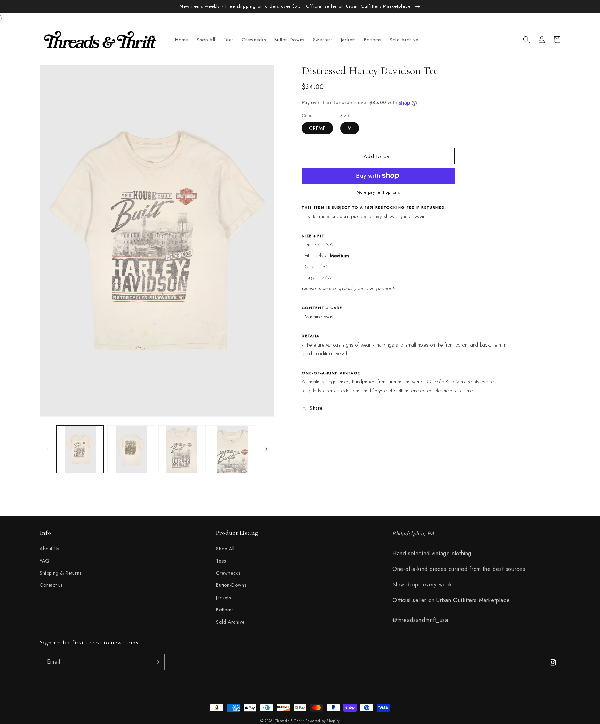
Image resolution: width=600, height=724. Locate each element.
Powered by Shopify (323, 720)
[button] (526, 39)
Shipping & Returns (61, 572)
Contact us (51, 585)
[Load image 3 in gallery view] (182, 449)
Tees (221, 560)
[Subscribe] (156, 662)
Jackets (223, 597)
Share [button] (316, 408)
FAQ (45, 560)
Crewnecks (228, 572)
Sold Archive (230, 621)
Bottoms (224, 609)
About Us (49, 548)
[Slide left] (47, 449)
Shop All (225, 548)
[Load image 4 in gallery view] (232, 449)
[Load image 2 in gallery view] (131, 449)
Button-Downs (231, 585)
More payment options (378, 192)
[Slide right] (266, 449)
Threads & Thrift (289, 720)
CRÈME (317, 128)
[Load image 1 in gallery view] (80, 449)
